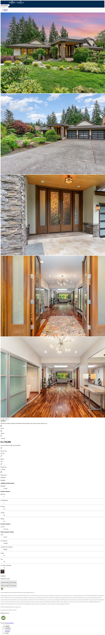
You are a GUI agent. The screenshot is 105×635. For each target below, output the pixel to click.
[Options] (2, 419)
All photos (3, 420)
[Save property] (4, 419)
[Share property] (7, 419)
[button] (52, 53)
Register (6, 6)
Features (5, 10)
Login (2, 6)
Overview (5, 9)
